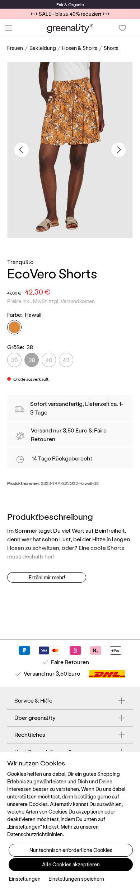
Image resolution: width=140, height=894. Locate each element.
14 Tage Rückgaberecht (62, 458)
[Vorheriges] (21, 150)
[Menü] (8, 28)
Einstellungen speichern (76, 879)
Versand (41, 430)
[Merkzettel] (122, 28)
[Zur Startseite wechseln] (70, 28)
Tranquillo (20, 261)
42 (66, 359)
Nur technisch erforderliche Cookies (70, 850)
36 (14, 359)
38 (31, 359)
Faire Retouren (70, 661)
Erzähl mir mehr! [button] (47, 577)
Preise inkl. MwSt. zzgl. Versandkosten (51, 301)
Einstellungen (25, 879)
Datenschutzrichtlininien (35, 834)
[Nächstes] (118, 150)
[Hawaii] (14, 327)
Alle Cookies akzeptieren (71, 864)
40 (49, 359)
